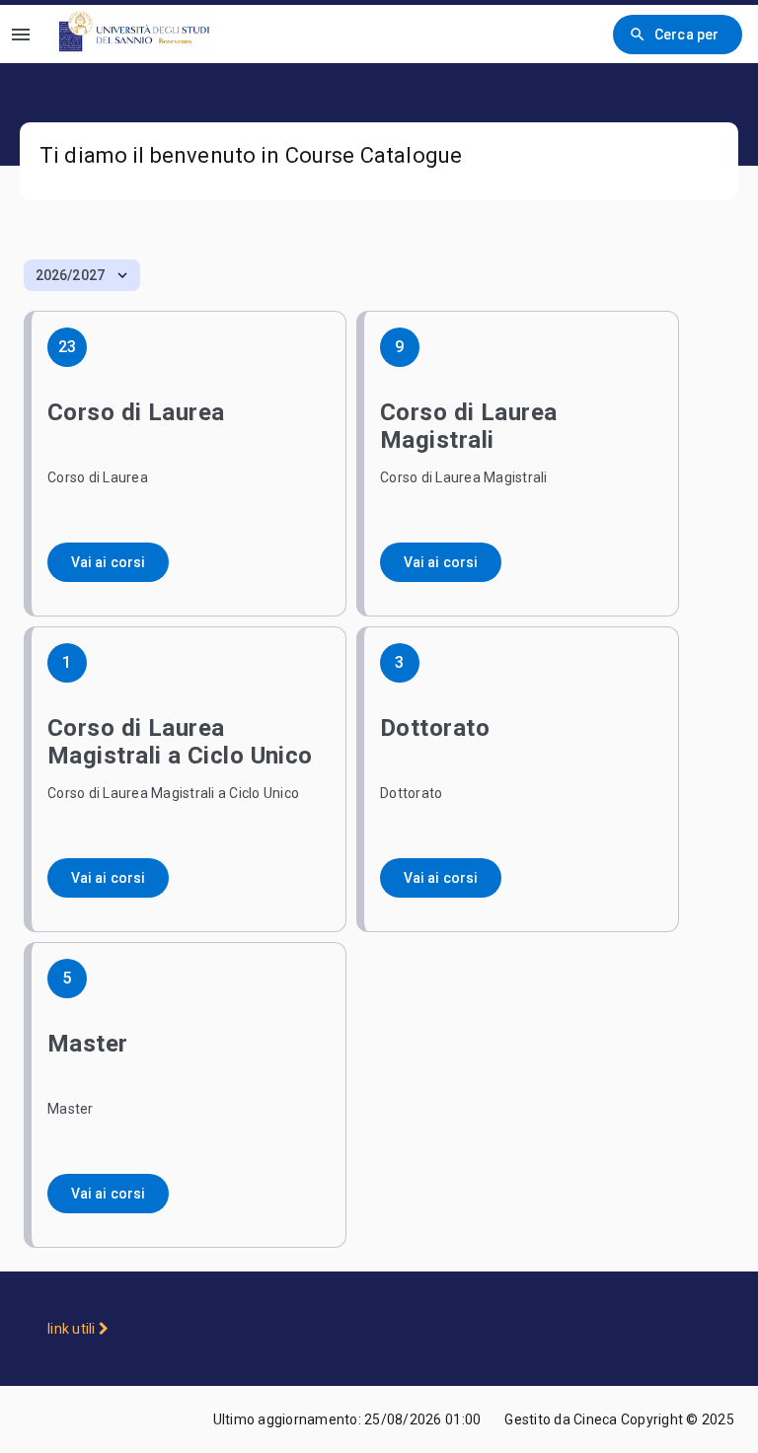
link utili (73, 1329)
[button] (82, 275)
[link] (139, 34)
